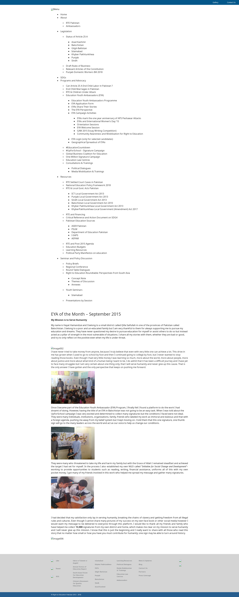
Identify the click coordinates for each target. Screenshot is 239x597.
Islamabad (99, 561)
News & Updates (145, 561)
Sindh (97, 583)
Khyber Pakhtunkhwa (103, 564)
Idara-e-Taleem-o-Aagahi (80, 562)
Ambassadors (122, 580)
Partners (142, 572)
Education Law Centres (122, 575)
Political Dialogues (124, 564)
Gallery (215, 2)
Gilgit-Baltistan (101, 572)
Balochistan (99, 579)
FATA (97, 568)
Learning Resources (124, 561)
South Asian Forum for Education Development (80, 575)
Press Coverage (145, 575)
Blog (140, 564)
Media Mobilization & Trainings (124, 569)
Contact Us (231, 2)
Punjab (97, 575)
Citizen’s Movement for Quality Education (80, 583)
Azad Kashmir (100, 587)
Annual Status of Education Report (80, 568)
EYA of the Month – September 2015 (86, 314)
